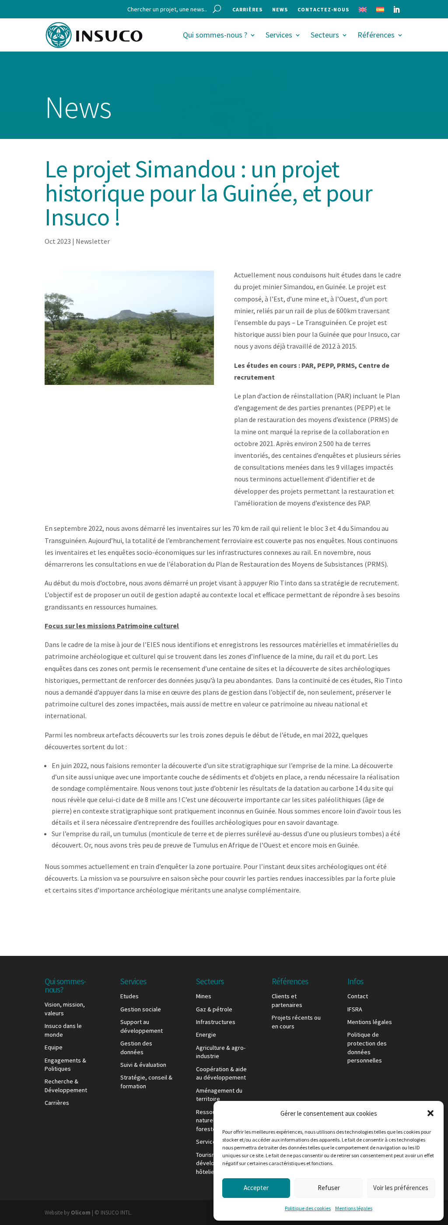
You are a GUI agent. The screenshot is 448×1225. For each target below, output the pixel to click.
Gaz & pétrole (214, 1009)
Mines (203, 996)
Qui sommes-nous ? (215, 35)
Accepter (256, 1187)
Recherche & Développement (66, 1085)
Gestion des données (136, 1047)
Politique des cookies (308, 1208)
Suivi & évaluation (143, 1065)
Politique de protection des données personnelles (367, 1047)
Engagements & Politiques (65, 1064)
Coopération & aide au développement (221, 1073)
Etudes (129, 996)
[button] (430, 1113)
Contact (357, 996)
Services (279, 35)
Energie (206, 1034)
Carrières (247, 10)
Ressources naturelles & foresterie (212, 1120)
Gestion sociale (140, 1009)
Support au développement (141, 1026)
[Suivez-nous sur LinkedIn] (396, 10)
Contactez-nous (323, 10)
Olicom (81, 1212)
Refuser (329, 1187)
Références (376, 35)
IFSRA (354, 1009)
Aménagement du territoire (219, 1095)
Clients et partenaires (287, 1000)
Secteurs (325, 35)
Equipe (54, 1047)
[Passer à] (363, 11)
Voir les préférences (400, 1187)
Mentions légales (353, 1208)
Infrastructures (215, 1022)
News (280, 10)
